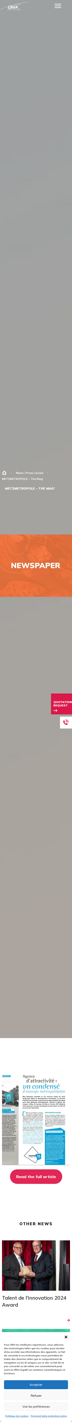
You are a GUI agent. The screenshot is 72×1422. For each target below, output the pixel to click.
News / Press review (29, 473)
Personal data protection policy (49, 1415)
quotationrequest (62, 703)
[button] (66, 1337)
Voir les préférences (36, 1406)
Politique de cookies (17, 1415)
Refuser (36, 1396)
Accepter (36, 1385)
